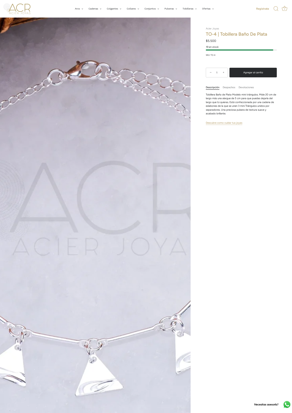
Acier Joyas (212, 28)
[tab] (214, 88)
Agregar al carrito (253, 72)
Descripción (212, 87)
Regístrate (262, 8)
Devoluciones (246, 87)
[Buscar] (276, 8)
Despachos (229, 87)
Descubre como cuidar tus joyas (224, 122)
